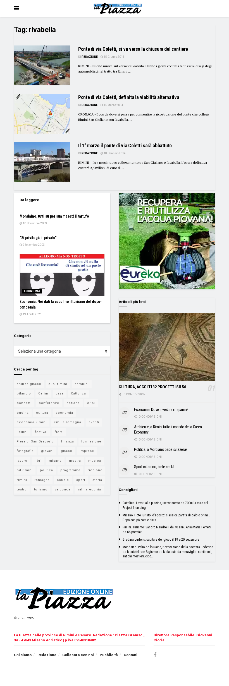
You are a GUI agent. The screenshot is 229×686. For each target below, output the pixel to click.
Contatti (130, 655)
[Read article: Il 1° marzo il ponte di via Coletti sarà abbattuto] (42, 162)
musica (94, 461)
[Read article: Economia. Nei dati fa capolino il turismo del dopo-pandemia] (62, 275)
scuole (63, 480)
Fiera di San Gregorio (35, 441)
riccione (95, 470)
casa (60, 393)
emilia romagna (67, 422)
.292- (30, 618)
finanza (67, 441)
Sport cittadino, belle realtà (154, 466)
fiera (59, 432)
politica (46, 470)
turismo (40, 489)
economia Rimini (32, 422)
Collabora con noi (78, 655)
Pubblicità (109, 655)
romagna (42, 480)
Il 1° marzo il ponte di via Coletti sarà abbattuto (125, 145)
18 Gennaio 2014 (114, 153)
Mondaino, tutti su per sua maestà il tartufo (54, 216)
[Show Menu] (16, 8)
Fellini (22, 432)
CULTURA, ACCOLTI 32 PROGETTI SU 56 (152, 386)
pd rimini (25, 470)
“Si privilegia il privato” (38, 237)
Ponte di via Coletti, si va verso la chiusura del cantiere (133, 49)
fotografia (25, 451)
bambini (82, 384)
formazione (91, 441)
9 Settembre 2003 (33, 244)
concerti (24, 403)
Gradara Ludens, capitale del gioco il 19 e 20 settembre (161, 539)
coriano (73, 403)
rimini (22, 480)
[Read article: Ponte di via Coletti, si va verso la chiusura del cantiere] (42, 65)
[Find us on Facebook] (155, 655)
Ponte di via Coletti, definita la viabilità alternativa (128, 97)
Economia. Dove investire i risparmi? (161, 409)
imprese (87, 451)
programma (70, 470)
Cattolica (78, 393)
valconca (62, 489)
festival (41, 432)
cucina (23, 413)
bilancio (24, 393)
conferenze (49, 403)
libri (38, 461)
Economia (32, 291)
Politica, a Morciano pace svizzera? (160, 449)
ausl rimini (58, 384)
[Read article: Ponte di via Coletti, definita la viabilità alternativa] (42, 114)
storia (97, 480)
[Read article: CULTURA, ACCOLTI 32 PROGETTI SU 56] (167, 347)
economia (64, 413)
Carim (43, 393)
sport (80, 480)
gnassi (66, 451)
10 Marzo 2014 (113, 105)
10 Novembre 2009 (34, 223)
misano (55, 461)
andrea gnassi (29, 384)
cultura (42, 413)
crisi (91, 403)
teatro (22, 489)
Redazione (90, 56)
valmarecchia (89, 489)
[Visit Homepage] (118, 8)
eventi (94, 422)
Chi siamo (23, 655)
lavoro (22, 461)
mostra (75, 461)
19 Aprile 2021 (32, 314)
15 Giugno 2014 (113, 56)
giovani (47, 451)
